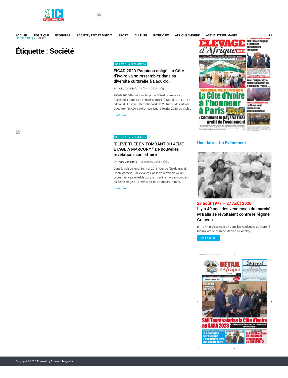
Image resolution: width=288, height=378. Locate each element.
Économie (62, 35)
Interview (161, 35)
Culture (141, 35)
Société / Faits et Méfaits (130, 64)
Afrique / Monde (187, 35)
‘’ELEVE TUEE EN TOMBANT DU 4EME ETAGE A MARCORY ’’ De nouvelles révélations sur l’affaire (149, 149)
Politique (41, 35)
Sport (123, 35)
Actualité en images (222, 35)
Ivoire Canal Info (127, 88)
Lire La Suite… (209, 238)
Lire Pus (118, 115)
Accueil (22, 35)
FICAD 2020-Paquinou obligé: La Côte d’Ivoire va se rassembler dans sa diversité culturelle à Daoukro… (149, 76)
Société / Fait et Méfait (94, 35)
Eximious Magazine (62, 361)
